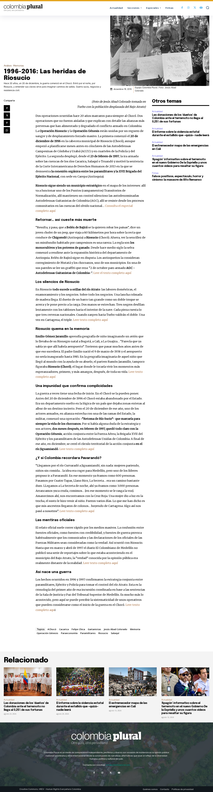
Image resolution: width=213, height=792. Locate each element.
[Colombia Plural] (29, 7)
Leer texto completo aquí (90, 320)
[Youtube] (201, 7)
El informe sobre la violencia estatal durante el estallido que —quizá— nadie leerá (80, 706)
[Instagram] (188, 7)
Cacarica (64, 629)
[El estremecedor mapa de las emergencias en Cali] (133, 681)
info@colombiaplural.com (118, 765)
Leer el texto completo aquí (112, 273)
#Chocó (51, 629)
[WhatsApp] (7, 130)
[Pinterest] (7, 123)
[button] (207, 7)
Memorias (18, 66)
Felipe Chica (78, 629)
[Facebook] (182, 7)
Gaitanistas (94, 629)
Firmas (155, 173)
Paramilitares (88, 633)
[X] (194, 7)
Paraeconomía (69, 633)
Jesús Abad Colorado (115, 629)
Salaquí (115, 633)
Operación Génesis (47, 633)
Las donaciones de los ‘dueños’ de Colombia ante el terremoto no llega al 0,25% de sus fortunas (177, 118)
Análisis (8, 66)
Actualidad (157, 111)
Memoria (135, 629)
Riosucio (103, 633)
